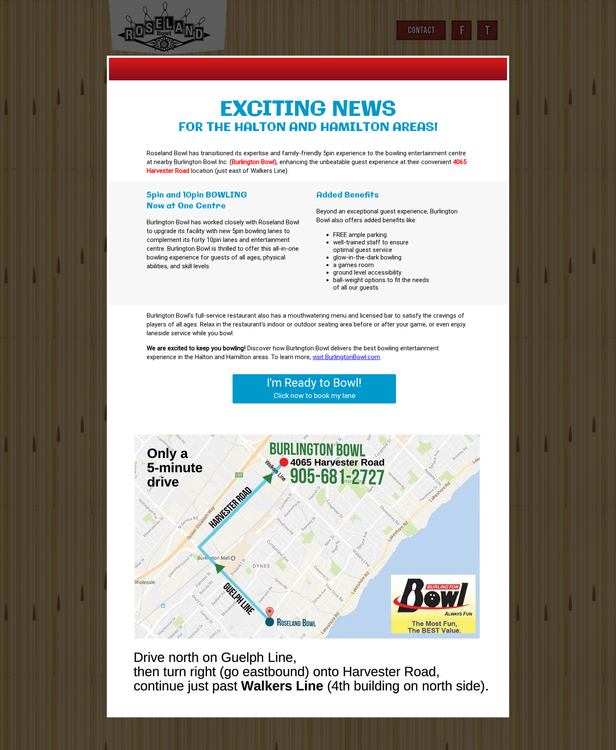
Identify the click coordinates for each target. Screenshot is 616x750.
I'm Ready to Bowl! (314, 388)
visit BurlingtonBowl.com (346, 357)
